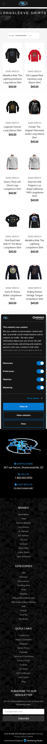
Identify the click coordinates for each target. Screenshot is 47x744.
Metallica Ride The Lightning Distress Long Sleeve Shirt (12, 79)
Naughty (23, 594)
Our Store (23, 669)
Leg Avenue (23, 527)
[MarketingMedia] (33, 740)
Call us (23, 476)
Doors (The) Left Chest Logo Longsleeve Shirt (12, 185)
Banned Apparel (23, 523)
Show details (33, 398)
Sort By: (11, 35)
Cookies (23, 665)
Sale (24, 606)
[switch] (40, 371)
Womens (23, 577)
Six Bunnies (23, 535)
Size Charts (23, 677)
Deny (23, 424)
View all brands (24, 556)
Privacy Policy (23, 660)
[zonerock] (45, 3)
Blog (23, 681)
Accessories (23, 581)
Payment (23, 652)
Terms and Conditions (23, 656)
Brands (23, 507)
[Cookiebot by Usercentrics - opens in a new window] (33, 318)
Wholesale (23, 619)
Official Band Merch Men (23, 598)
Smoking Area (23, 585)
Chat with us (23, 486)
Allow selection (24, 415)
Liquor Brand (23, 552)
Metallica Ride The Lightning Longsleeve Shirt (34, 244)
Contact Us (23, 635)
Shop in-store (23, 466)
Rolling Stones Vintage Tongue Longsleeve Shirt (34, 295)
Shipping (24, 644)
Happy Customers (23, 639)
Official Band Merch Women (23, 602)
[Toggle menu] (3, 3)
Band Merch (23, 514)
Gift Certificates (23, 673)
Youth (23, 589)
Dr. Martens (23, 531)
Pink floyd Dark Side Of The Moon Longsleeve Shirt (12, 244)
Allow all (23, 406)
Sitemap (38, 734)
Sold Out (23, 615)
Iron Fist (23, 539)
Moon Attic (23, 548)
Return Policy (23, 648)
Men (24, 573)
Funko (23, 518)
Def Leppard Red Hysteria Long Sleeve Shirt (34, 79)
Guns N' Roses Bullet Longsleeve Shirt (12, 295)
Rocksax (23, 544)
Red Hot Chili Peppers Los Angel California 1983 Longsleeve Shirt (34, 188)
